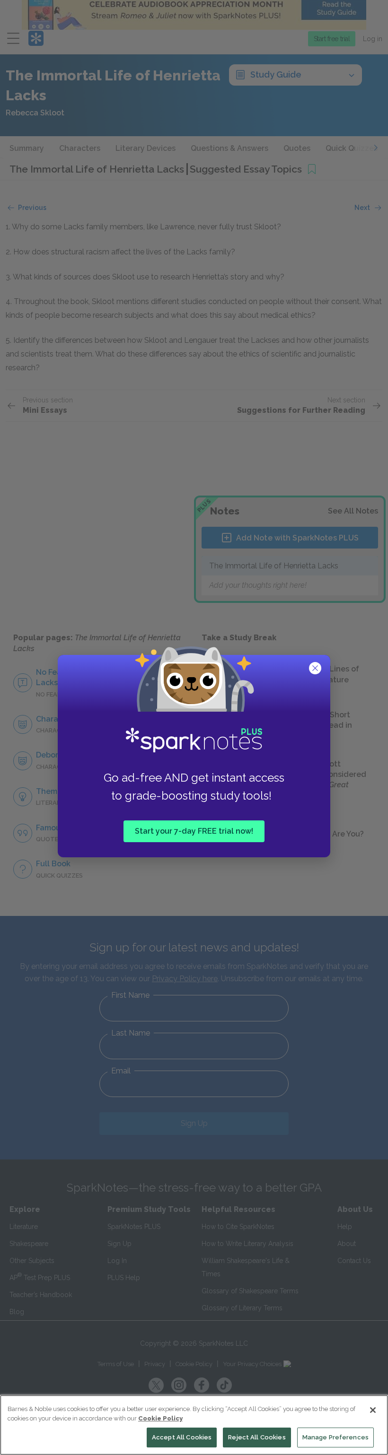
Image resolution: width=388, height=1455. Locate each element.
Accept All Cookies (182, 1437)
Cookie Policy (160, 1418)
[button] (316, 669)
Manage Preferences (335, 1437)
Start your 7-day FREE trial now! (194, 830)
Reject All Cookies (256, 1437)
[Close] (372, 1410)
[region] (194, 1425)
